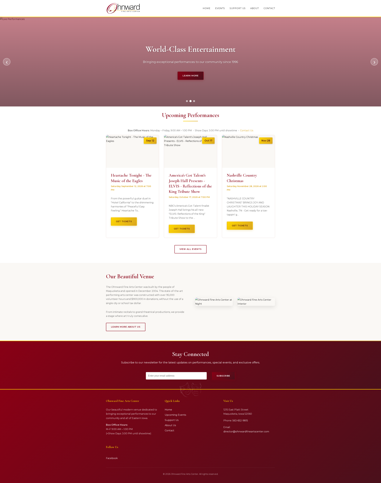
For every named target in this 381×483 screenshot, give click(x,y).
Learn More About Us (125, 326)
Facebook (112, 458)
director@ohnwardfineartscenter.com (246, 431)
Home (206, 8)
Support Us (238, 8)
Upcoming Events (175, 414)
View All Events (190, 249)
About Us (170, 425)
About (254, 8)
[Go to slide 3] (194, 101)
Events (220, 8)
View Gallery (190, 75)
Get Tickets (124, 221)
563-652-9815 (240, 420)
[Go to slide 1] (187, 101)
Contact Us (246, 130)
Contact (269, 8)
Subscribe (223, 375)
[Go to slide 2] (190, 101)
